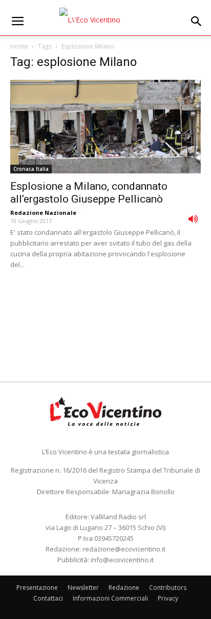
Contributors (167, 587)
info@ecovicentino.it (122, 559)
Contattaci (48, 598)
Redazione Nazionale (43, 212)
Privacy (168, 598)
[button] (196, 21)
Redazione (124, 587)
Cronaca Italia (31, 168)
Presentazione (37, 587)
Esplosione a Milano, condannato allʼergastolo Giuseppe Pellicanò (88, 192)
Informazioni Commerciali (110, 598)
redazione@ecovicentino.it (123, 549)
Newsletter (83, 587)
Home (19, 46)
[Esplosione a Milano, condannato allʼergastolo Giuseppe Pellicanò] (105, 126)
